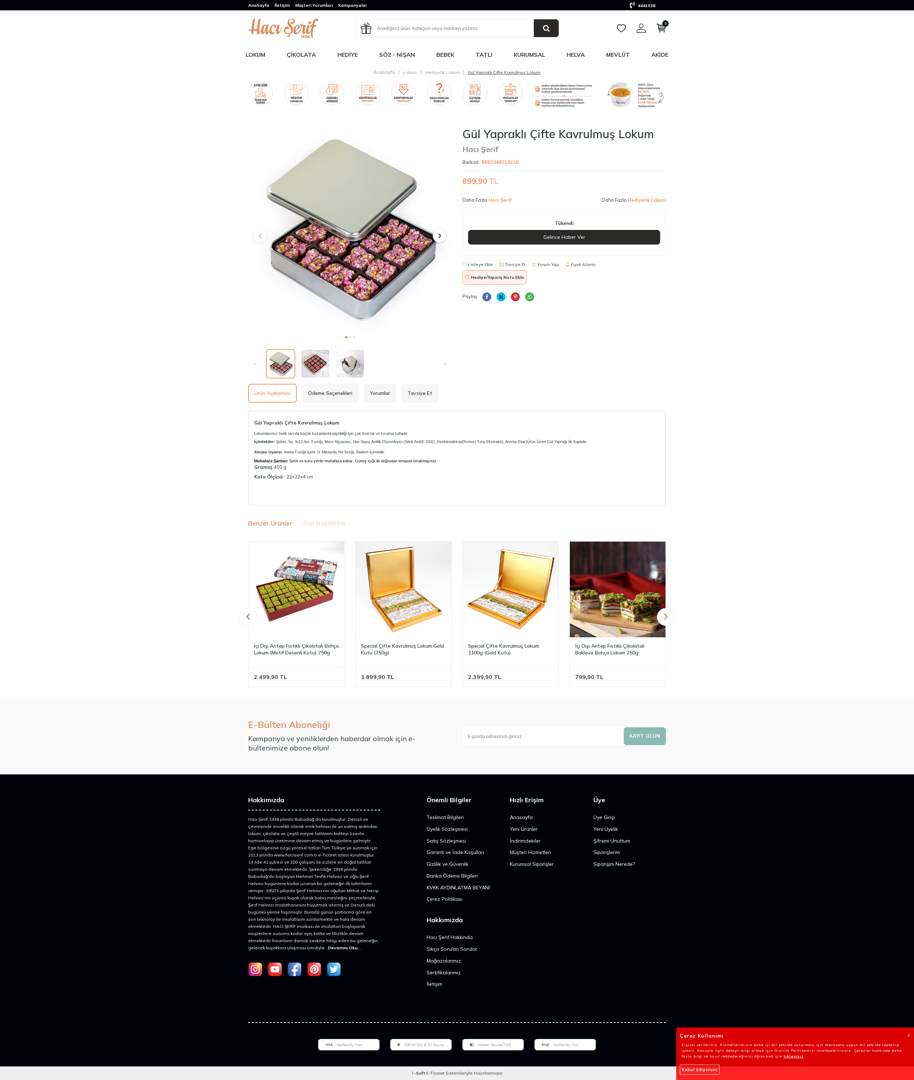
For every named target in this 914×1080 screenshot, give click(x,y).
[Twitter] (334, 969)
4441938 (646, 5)
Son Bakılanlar (324, 523)
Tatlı (484, 54)
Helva (576, 54)
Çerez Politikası (444, 899)
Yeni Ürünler (524, 829)
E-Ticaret (435, 1073)
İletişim (282, 5)
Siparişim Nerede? (614, 864)
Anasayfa (384, 72)
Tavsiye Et (515, 264)
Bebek (445, 54)
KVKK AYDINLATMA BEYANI (458, 887)
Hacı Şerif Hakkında (450, 937)
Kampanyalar (352, 5)
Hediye (347, 54)
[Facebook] (294, 969)
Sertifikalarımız (444, 972)
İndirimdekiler (525, 841)
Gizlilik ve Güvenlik (447, 864)
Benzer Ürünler (270, 523)
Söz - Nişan (397, 54)
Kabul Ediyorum (699, 1069)
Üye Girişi (604, 817)
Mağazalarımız (444, 961)
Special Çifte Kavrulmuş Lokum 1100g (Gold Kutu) (503, 649)
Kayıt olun (644, 736)
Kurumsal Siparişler (532, 864)
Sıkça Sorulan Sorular (452, 949)
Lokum (255, 54)
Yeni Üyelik (605, 829)
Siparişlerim (606, 852)
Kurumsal (529, 54)
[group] (350, 229)
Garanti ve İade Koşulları (455, 852)
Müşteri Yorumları (314, 5)
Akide (659, 54)
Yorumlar (380, 393)
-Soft (418, 1073)
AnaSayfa (258, 5)
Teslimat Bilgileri (445, 817)
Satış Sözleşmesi (446, 841)
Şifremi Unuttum (611, 841)
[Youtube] (275, 969)
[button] (346, 337)
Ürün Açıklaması (272, 393)
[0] (661, 29)
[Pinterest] (314, 969)
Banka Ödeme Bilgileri (452, 876)
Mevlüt (618, 54)
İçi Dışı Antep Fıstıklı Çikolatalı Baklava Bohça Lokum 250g (609, 649)
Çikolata (301, 54)
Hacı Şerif (480, 149)
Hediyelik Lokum (442, 72)
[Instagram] (255, 969)
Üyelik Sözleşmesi (447, 829)
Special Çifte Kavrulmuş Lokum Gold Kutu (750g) (402, 649)
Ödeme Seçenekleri (330, 393)
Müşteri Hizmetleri (530, 852)
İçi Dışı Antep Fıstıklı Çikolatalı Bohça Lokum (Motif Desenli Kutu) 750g (296, 649)
